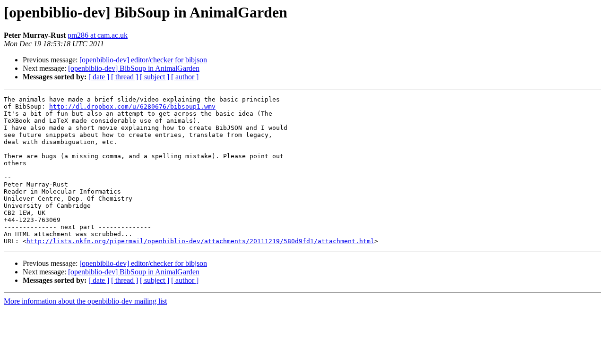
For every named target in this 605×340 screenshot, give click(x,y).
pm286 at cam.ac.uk (98, 35)
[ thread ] (124, 77)
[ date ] (98, 77)
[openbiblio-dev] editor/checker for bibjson (143, 60)
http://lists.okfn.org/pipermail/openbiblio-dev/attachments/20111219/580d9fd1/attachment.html (200, 241)
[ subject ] (154, 77)
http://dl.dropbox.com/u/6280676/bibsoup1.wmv (132, 106)
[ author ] (185, 77)
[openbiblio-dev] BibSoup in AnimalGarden (133, 68)
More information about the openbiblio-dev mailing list (85, 301)
